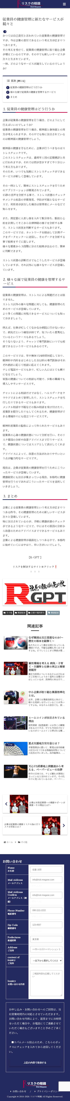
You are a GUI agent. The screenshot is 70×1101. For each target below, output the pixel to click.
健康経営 (22, 613)
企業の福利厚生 (38, 613)
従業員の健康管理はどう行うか (26, 87)
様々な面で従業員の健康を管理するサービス (33, 92)
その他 (9, 613)
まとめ (13, 97)
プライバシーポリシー (48, 1091)
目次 (13, 81)
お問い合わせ (19, 1091)
